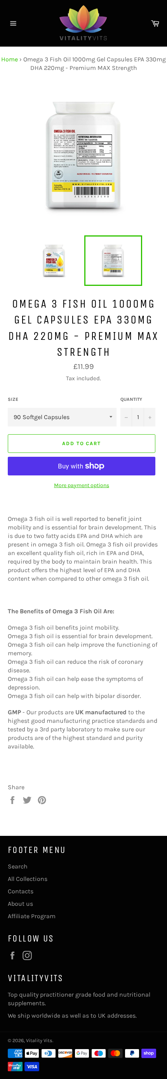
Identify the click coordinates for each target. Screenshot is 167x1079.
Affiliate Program (32, 916)
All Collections (27, 878)
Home (9, 59)
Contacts (20, 891)
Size (13, 399)
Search (18, 866)
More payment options (81, 485)
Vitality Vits (39, 1040)
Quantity (131, 399)
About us (20, 903)
